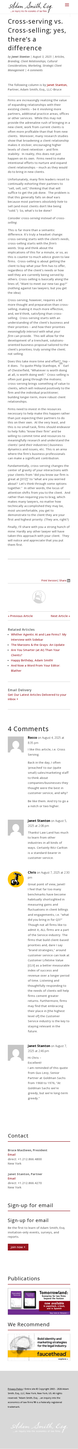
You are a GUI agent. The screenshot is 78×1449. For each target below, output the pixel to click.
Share (63, 580)
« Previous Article (20, 616)
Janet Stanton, (56, 85)
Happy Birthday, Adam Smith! (32, 660)
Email (12, 1154)
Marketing (34, 65)
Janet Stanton (21, 56)
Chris (32, 872)
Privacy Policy (15, 1388)
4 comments (35, 70)
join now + (18, 1247)
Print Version (49, 580)
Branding (13, 61)
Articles (59, 56)
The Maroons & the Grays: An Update (38, 645)
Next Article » (60, 616)
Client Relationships (33, 61)
